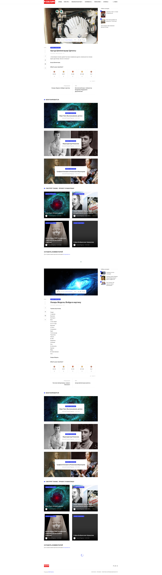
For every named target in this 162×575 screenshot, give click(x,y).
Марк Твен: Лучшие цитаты (54, 213)
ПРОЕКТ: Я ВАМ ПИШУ (55, 47)
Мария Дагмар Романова (71, 144)
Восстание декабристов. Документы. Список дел (111, 20)
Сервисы (105, 1)
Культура (66, 1)
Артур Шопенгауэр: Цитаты (82, 383)
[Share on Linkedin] (45, 68)
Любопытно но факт (77, 1)
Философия (97, 1)
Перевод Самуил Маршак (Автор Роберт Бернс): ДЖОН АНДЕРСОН (112, 278)
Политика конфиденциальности (110, 571)
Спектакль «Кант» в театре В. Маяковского (112, 12)
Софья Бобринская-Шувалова (83, 242)
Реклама (99, 571)
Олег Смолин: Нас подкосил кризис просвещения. (110, 284)
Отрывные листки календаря (110, 273)
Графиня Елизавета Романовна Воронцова (71, 171)
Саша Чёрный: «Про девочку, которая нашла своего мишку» (83, 212)
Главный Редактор (68, 40)
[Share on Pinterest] (45, 64)
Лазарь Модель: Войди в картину (60, 88)
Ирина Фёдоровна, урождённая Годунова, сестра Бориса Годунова (55, 240)
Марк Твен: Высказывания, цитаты (70, 116)
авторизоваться (66, 254)
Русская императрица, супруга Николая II (61, 383)
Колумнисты (88, 1)
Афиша (60, 1)
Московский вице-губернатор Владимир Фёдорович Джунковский (83, 89)
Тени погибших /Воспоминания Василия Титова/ (107, 26)
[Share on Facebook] (45, 56)
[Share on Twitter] (45, 60)
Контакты (93, 571)
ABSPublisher (51, 571)
